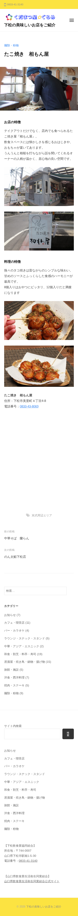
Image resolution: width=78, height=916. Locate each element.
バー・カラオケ (14, 630)
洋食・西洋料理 (14, 677)
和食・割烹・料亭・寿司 (20, 654)
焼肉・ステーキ (14, 685)
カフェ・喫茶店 (14, 622)
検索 (68, 734)
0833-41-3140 (28, 860)
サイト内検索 (13, 726)
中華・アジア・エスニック (21, 646)
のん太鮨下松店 (15, 556)
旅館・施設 (11, 669)
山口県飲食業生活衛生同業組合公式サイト (31, 881)
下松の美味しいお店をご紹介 (30, 25)
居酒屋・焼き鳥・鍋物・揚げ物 (24, 661)
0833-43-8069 (29, 406)
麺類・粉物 (11, 45)
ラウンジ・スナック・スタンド (24, 638)
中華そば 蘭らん (16, 538)
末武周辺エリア (42, 515)
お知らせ (10, 615)
